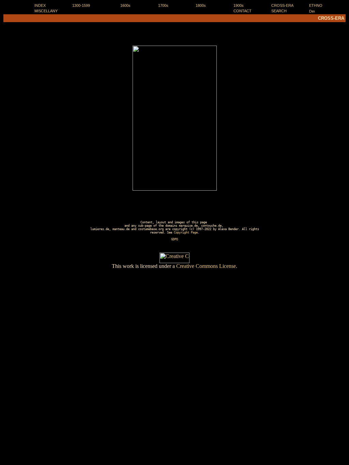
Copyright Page (186, 232)
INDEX (40, 5)
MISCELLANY (46, 11)
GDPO (174, 239)
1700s (163, 5)
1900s (238, 5)
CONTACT (242, 11)
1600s (125, 5)
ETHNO (315, 5)
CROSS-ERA (282, 5)
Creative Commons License (206, 266)
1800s (201, 5)
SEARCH (279, 11)
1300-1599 (81, 5)
